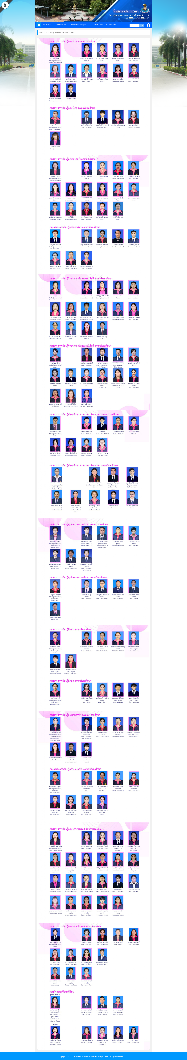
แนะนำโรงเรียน (47, 25)
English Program (96, 25)
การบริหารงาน (61, 25)
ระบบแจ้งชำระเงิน (111, 25)
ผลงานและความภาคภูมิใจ (78, 25)
